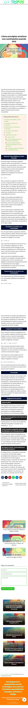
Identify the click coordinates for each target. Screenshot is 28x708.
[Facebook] (2, 477)
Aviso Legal (5, 698)
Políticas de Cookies (13, 699)
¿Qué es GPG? (11, 137)
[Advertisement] (14, 19)
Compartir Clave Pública (11, 131)
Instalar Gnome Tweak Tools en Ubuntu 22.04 (20, 484)
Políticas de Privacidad (16, 698)
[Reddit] (20, 477)
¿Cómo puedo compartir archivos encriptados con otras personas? (14, 144)
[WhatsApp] (13, 477)
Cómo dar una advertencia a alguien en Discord (7, 484)
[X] (6, 477)
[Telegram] (16, 477)
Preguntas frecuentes (11, 135)
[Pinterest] (9, 477)
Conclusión (8, 133)
